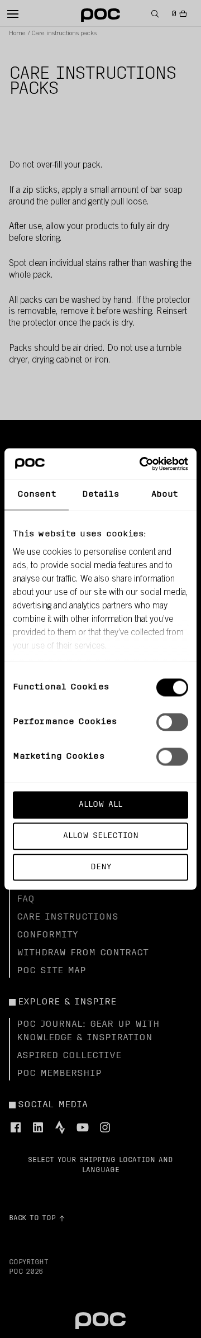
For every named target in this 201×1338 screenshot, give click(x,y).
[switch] (172, 722)
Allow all (100, 805)
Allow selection (100, 835)
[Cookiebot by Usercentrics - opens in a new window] (141, 463)
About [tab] (164, 495)
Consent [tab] (36, 495)
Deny (100, 867)
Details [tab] (100, 495)
